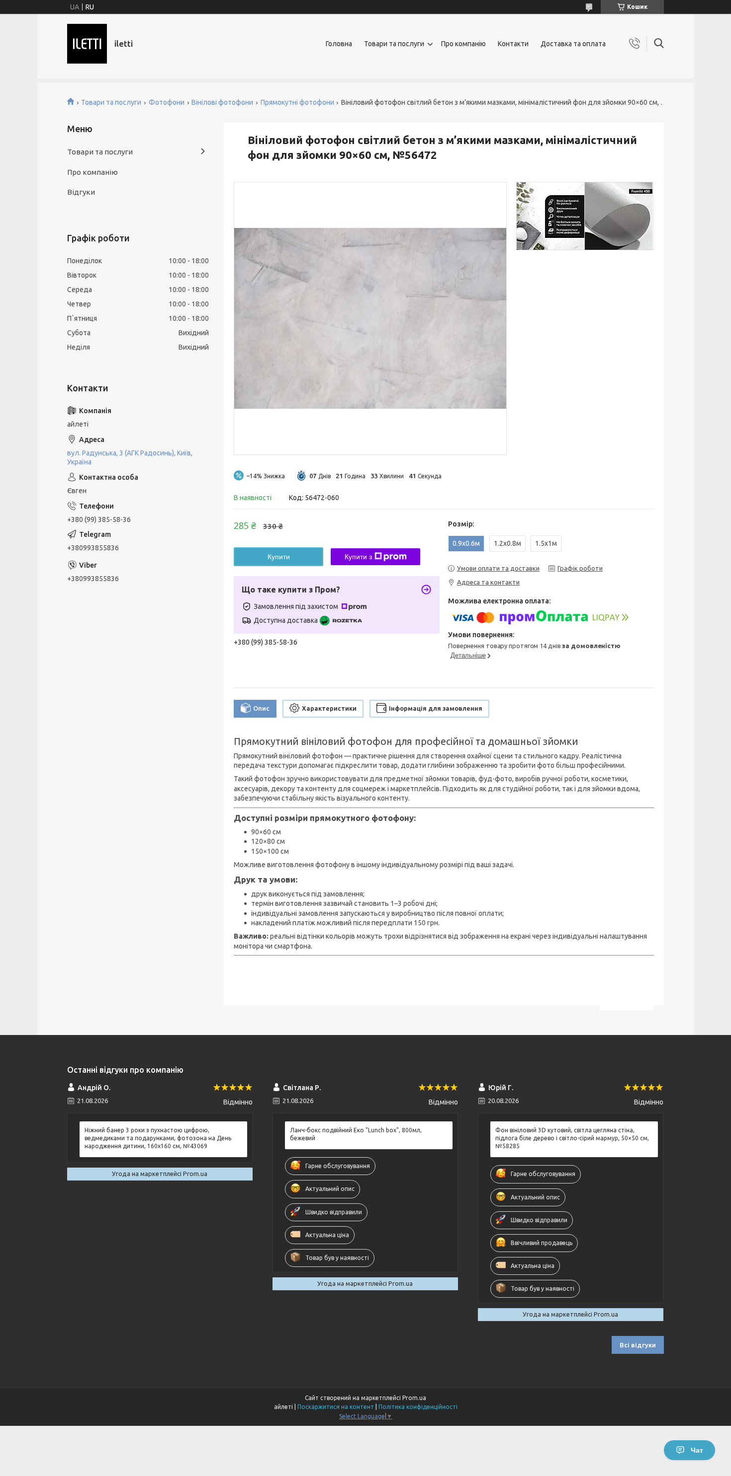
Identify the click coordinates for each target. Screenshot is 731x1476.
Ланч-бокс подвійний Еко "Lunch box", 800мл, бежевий (356, 1134)
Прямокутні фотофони (297, 102)
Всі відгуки (638, 1344)
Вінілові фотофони (222, 102)
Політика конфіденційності (417, 1406)
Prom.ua (414, 1398)
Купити (279, 557)
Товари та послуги (394, 44)
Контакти (513, 44)
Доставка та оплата (573, 44)
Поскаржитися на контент (335, 1406)
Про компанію (463, 44)
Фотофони (166, 102)
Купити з (358, 557)
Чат (697, 1450)
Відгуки (81, 192)
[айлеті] (87, 44)
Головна (339, 44)
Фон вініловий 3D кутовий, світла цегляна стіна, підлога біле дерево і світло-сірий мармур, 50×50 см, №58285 (572, 1138)
